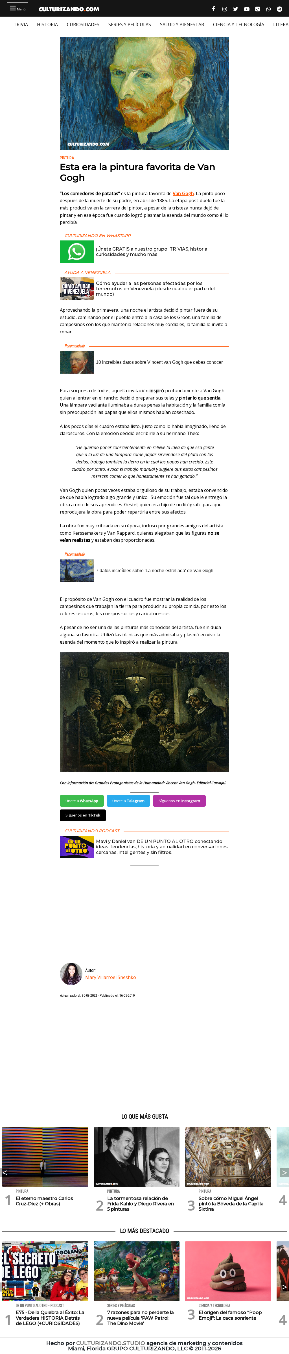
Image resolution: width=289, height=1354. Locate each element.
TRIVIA (21, 24)
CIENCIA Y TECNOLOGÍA (238, 24)
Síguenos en (179, 800)
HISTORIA (47, 24)
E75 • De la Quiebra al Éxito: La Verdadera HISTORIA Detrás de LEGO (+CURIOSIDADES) (50, 1318)
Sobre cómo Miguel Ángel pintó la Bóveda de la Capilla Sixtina (231, 1204)
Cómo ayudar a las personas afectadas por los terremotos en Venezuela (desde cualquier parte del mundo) (155, 289)
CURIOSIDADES (83, 24)
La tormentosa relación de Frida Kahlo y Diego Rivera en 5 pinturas (140, 1204)
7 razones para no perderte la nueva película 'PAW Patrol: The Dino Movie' (140, 1318)
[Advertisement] (144, 1056)
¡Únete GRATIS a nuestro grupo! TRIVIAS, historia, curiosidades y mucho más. (152, 251)
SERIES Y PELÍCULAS (129, 24)
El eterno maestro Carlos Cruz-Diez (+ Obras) (44, 1201)
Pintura (67, 158)
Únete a (81, 800)
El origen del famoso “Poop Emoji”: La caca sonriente (230, 1315)
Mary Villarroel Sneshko (110, 977)
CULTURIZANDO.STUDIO (110, 1343)
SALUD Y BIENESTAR (182, 24)
